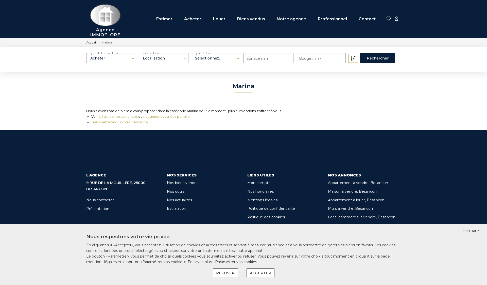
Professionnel (332, 19)
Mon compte (259, 183)
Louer (219, 19)
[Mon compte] (396, 19)
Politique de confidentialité (271, 208)
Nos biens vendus (182, 183)
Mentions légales (262, 200)
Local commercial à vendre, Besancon (361, 217)
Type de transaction (103, 53)
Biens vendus (251, 19)
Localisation (150, 53)
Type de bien (203, 53)
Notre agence (291, 19)
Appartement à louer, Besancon (356, 200)
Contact (367, 19)
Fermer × (471, 230)
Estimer (164, 19)
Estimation (176, 208)
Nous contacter (100, 200)
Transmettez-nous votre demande (119, 122)
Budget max (310, 58)
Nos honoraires (260, 191)
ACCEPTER (260, 273)
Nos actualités (179, 200)
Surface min (257, 58)
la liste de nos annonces (117, 116)
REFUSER (225, 273)
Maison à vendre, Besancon (352, 191)
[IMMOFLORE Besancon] (105, 19)
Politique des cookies (266, 217)
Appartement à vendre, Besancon (358, 183)
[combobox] (111, 58)
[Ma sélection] (389, 19)
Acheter (192, 19)
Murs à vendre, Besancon (350, 208)
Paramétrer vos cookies (236, 262)
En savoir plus (200, 262)
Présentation (97, 208)
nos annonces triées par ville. (166, 116)
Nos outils (175, 191)
